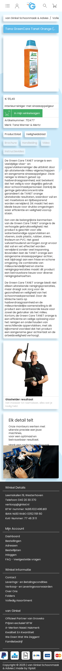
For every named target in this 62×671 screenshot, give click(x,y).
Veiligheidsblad (35, 134)
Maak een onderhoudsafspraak (29, 445)
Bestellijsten (13, 550)
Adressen (11, 545)
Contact (10, 577)
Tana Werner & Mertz (26, 125)
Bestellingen (13, 541)
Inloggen (11, 555)
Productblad (13, 134)
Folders (10, 596)
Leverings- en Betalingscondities (26, 582)
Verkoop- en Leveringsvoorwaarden (28, 586)
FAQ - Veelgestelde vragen (23, 559)
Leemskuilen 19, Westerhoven (24, 495)
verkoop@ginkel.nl (17, 504)
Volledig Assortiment (18, 600)
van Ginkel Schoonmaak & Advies (26, 18)
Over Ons (11, 591)
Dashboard (12, 536)
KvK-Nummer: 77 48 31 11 (21, 518)
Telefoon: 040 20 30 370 (20, 500)
